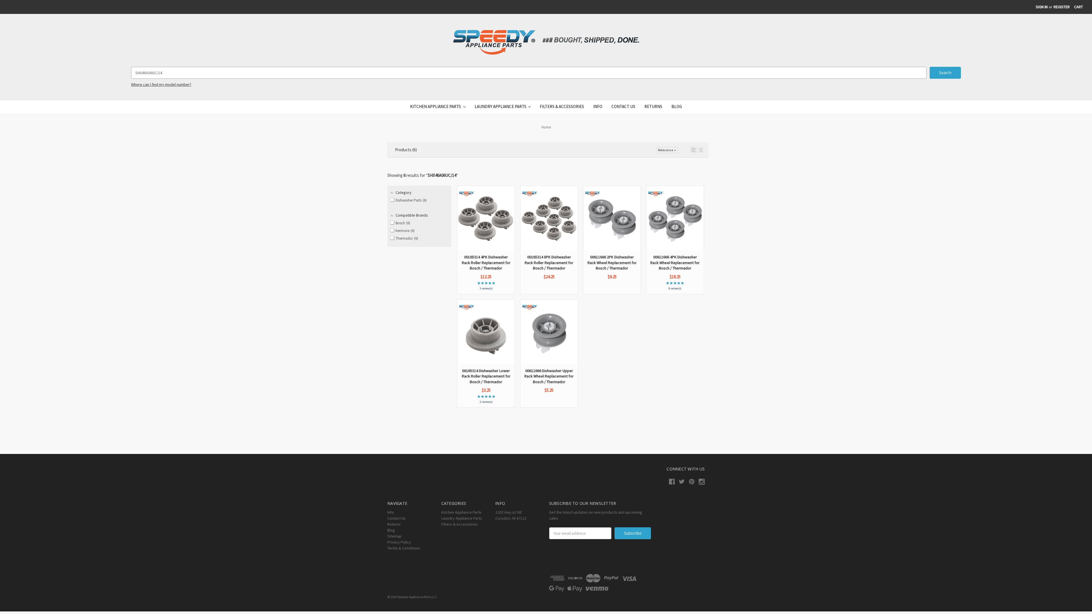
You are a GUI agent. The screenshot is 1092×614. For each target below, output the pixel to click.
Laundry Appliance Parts (501, 106)
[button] (693, 150)
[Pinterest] (692, 482)
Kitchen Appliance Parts (436, 106)
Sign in (1042, 6)
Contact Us (623, 106)
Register (1062, 6)
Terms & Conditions (403, 548)
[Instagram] (702, 482)
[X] (682, 482)
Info (597, 106)
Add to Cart (486, 234)
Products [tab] (405, 149)
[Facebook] (672, 482)
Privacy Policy (399, 542)
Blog (676, 106)
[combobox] (528, 73)
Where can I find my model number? (161, 84)
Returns (653, 106)
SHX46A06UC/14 (442, 175)
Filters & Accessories (562, 106)
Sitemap (394, 536)
